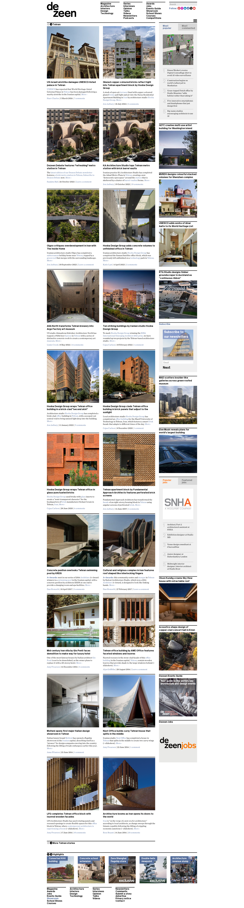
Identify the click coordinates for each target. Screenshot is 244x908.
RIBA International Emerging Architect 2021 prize (124, 334)
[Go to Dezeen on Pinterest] (179, 8)
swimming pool (65, 580)
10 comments (80, 832)
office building (121, 419)
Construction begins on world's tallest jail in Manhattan (177, 83)
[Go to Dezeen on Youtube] (194, 8)
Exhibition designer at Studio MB (180, 535)
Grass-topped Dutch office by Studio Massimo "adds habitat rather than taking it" (180, 93)
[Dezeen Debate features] (73, 136)
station (138, 177)
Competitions (153, 18)
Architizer (85, 577)
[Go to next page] (51, 24)
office (58, 416)
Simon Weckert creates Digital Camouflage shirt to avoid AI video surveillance (179, 73)
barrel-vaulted (131, 180)
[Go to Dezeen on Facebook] (188, 8)
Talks (126, 11)
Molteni (69, 738)
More (84, 94)
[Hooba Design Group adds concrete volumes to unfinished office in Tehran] (129, 217)
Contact (120, 901)
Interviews (129, 6)
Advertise (121, 896)
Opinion (127, 8)
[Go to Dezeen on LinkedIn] (185, 8)
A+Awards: (52, 577)
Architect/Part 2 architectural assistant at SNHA (178, 527)
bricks (112, 94)
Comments (121, 891)
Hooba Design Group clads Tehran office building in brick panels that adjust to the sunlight (125, 409)
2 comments (131, 264)
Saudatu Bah (52, 181)
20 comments (134, 832)
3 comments (133, 104)
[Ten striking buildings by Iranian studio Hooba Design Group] (129, 297)
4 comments (133, 509)
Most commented (188, 27)
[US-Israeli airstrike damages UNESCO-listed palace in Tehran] (73, 53)
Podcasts (128, 18)
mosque (141, 577)
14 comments (77, 344)
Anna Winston (53, 752)
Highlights (58, 854)
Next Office (121, 738)
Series (127, 4)
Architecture (108, 6)
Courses (151, 16)
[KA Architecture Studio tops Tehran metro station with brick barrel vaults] (129, 136)
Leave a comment (84, 181)
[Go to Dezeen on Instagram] (182, 8)
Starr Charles (53, 98)
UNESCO (51, 89)
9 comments (80, 425)
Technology (107, 13)
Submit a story (124, 894)
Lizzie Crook (52, 344)
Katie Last (107, 264)
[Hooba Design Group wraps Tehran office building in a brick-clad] (73, 377)
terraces (123, 92)
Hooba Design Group (137, 253)
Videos (127, 13)
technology (135, 258)
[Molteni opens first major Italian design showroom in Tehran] (73, 702)
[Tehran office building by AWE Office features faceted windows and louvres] (129, 622)
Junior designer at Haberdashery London (177, 555)
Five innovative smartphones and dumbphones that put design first (180, 103)
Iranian (65, 740)
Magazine (106, 4)
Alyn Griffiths (109, 669)
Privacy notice (123, 898)
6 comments (79, 508)
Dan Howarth (53, 589)
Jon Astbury (108, 104)
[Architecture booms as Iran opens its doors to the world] (129, 785)
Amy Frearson (53, 667)
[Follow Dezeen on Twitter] (191, 8)
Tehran (67, 92)
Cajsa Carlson (109, 344)
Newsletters (130, 16)
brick (150, 421)
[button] (195, 20)
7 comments (79, 98)
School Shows (154, 13)
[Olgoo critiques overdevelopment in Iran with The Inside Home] (73, 217)
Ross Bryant (108, 832)
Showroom (152, 11)
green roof (51, 258)
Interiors (105, 8)
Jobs (148, 6)
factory (68, 335)
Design (104, 11)
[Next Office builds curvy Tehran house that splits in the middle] (129, 702)
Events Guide (153, 8)
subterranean (53, 255)
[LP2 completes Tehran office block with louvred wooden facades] (73, 785)
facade (106, 502)
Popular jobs (167, 481)
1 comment (139, 344)
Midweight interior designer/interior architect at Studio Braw (179, 566)
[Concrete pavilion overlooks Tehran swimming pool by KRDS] (73, 541)
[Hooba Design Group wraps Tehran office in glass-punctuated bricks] (73, 461)
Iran (125, 97)
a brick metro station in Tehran (68, 175)
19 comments (137, 184)
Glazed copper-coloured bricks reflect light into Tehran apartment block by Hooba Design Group (128, 85)
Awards (150, 4)
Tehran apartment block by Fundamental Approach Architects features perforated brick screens (129, 492)
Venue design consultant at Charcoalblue (179, 545)
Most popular (167, 27)
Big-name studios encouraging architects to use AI (180, 113)
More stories (64, 843)
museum (51, 340)
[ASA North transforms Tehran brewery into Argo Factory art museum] (73, 297)
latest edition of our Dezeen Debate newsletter (71, 172)
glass (83, 496)
